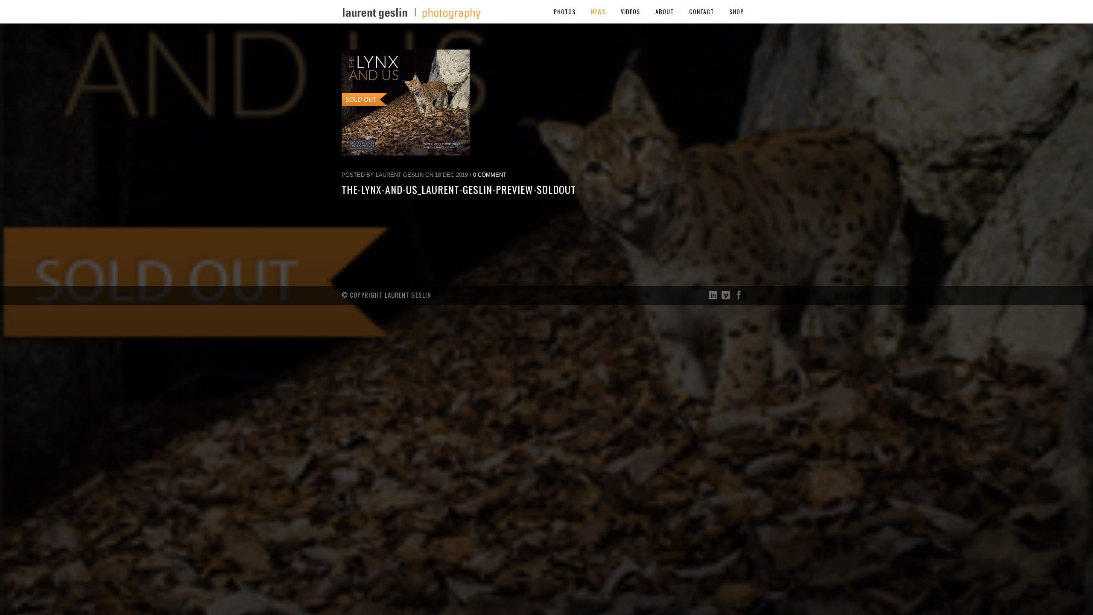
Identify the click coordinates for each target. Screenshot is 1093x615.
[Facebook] (738, 297)
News (598, 11)
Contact (701, 11)
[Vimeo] (726, 297)
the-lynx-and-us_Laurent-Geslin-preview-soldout (459, 189)
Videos (630, 11)
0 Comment (489, 175)
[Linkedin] (713, 297)
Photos (565, 11)
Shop (736, 11)
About (664, 11)
